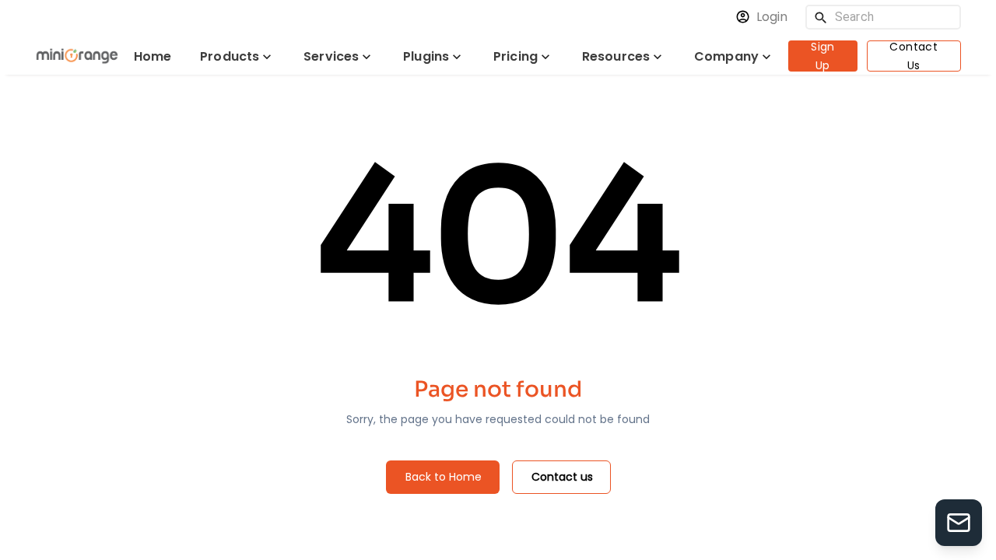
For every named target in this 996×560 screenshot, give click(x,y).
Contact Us (913, 56)
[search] (821, 17)
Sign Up (823, 56)
